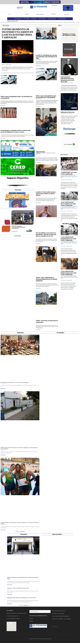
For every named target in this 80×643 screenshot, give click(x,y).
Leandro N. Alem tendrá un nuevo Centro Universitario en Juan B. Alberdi (46, 193)
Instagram (31, 621)
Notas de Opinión (62, 18)
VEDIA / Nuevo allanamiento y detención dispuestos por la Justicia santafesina (46, 279)
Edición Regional (17, 18)
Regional (3, 64)
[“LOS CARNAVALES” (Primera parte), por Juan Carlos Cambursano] (69, 263)
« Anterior (17, 531)
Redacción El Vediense (70, 82)
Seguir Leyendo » (3, 388)
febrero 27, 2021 (63, 211)
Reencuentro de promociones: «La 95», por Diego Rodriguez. (15, 382)
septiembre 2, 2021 (63, 82)
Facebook (31, 618)
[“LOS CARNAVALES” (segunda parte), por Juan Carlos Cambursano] (69, 229)
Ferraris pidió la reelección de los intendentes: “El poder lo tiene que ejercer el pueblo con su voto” (46, 234)
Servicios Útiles (66, 14)
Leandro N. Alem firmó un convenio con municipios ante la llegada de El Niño (46, 57)
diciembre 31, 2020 (63, 113)
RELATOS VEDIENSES (40, 14)
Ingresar (19, 8)
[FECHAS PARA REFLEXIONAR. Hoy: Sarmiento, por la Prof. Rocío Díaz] (69, 66)
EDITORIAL (27, 14)
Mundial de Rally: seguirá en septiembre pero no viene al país (21, 597)
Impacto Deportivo (52, 18)
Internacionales (42, 18)
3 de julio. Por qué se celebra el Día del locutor (18, 588)
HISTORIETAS (53, 14)
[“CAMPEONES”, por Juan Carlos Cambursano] (69, 163)
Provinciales (26, 18)
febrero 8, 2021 (63, 280)
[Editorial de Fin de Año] (69, 101)
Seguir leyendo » (3, 105)
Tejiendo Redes (45, 152)
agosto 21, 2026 (8, 64)
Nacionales (34, 18)
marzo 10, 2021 (63, 179)
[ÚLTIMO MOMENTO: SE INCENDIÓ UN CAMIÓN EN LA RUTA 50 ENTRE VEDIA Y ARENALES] (17, 51)
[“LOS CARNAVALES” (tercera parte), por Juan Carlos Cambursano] (69, 196)
